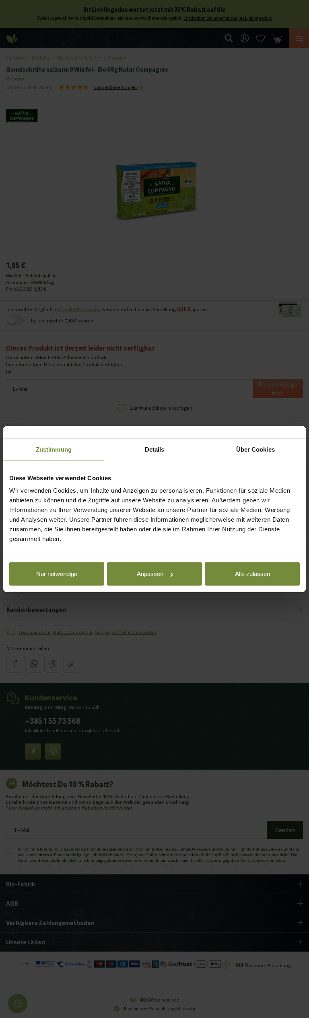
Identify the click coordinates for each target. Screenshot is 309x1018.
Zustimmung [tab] (54, 449)
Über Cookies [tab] (255, 449)
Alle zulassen (252, 573)
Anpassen (150, 573)
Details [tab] (155, 449)
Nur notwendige (56, 573)
